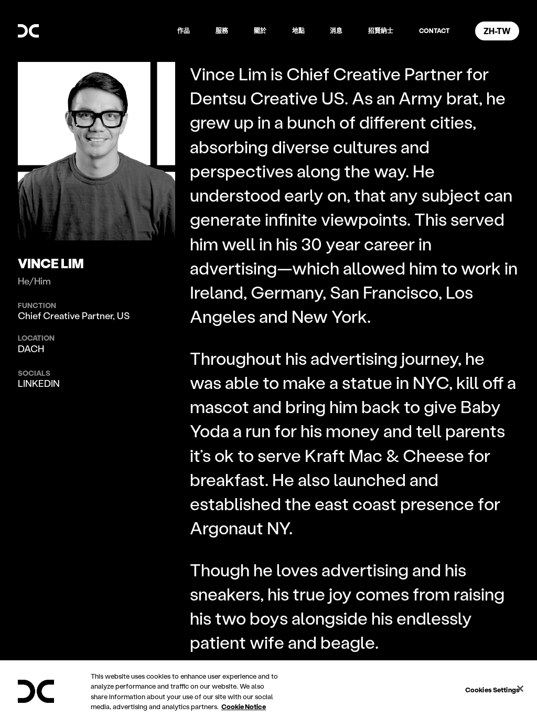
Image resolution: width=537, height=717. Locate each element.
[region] (268, 688)
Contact (434, 31)
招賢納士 (380, 31)
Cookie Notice (243, 706)
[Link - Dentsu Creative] (28, 31)
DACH (31, 348)
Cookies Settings (492, 689)
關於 (260, 31)
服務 (222, 31)
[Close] (520, 688)
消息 (336, 31)
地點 (298, 31)
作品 (183, 31)
